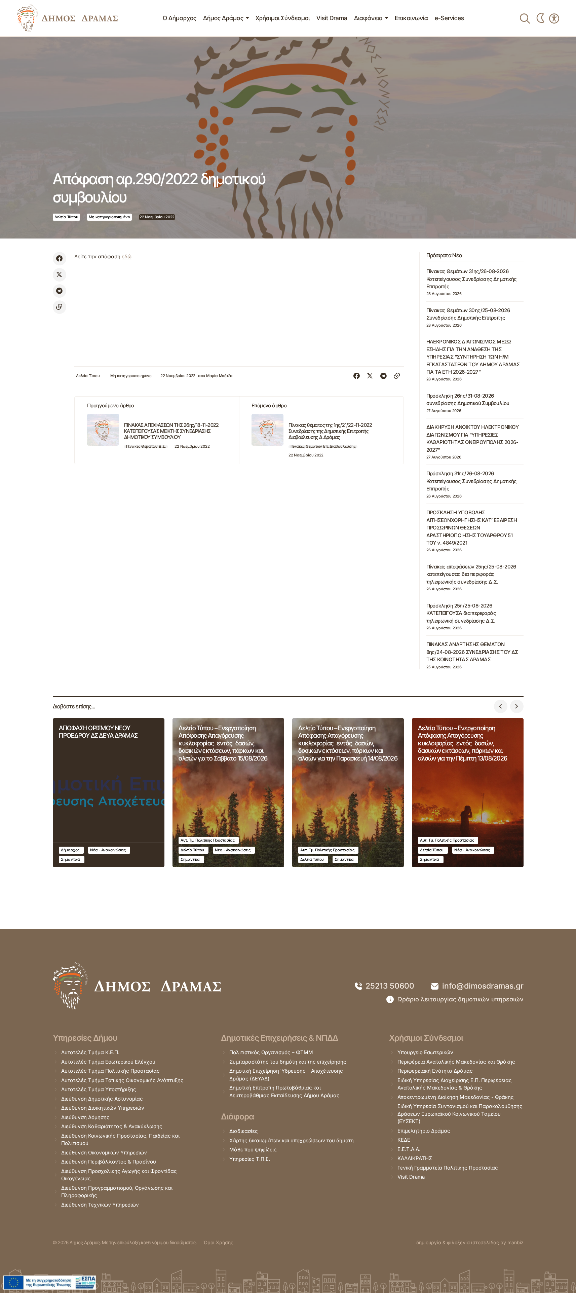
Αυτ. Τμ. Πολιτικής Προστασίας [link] (207, 840)
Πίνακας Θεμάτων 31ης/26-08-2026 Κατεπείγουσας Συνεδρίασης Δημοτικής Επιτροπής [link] (471, 279)
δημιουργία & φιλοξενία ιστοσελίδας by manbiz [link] (470, 1242)
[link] (67, 18)
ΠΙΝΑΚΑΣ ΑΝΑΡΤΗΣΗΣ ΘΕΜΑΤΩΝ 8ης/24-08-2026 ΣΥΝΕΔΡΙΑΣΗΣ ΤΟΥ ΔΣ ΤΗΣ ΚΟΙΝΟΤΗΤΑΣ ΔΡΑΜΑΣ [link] (472, 652)
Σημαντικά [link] (70, 859)
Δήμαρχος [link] (70, 850)
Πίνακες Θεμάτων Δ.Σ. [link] (146, 446)
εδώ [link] (126, 256)
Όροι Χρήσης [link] (218, 1242)
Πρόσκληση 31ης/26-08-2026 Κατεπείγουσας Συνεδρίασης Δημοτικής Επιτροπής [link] (471, 481)
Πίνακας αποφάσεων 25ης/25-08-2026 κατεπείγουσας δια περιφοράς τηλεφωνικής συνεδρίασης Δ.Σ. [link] (471, 574)
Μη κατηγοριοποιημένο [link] (109, 217)
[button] (501, 706)
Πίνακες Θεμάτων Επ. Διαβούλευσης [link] (323, 446)
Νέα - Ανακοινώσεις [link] (108, 850)
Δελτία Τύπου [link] (66, 217)
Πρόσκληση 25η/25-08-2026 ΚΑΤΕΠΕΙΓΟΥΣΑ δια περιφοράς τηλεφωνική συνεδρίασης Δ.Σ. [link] (461, 613)
